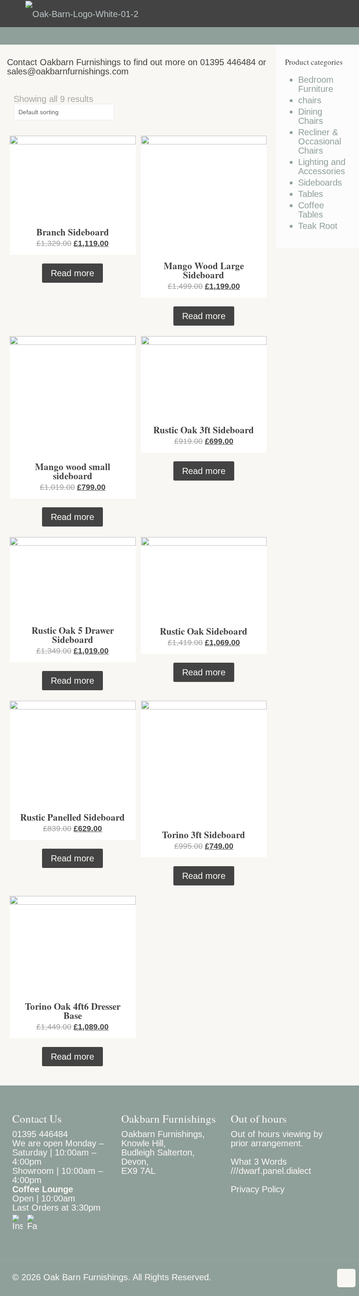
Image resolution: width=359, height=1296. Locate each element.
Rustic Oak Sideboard (203, 631)
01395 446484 (40, 1134)
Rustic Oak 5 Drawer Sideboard (73, 635)
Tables (310, 194)
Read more (72, 273)
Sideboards (320, 182)
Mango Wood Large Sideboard (204, 270)
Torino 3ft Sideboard (203, 834)
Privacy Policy (258, 1189)
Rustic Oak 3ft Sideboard (203, 429)
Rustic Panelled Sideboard (72, 817)
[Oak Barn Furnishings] (81, 13)
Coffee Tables (311, 210)
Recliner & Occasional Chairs (319, 141)
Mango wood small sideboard (72, 471)
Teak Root (318, 226)
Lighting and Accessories (321, 167)
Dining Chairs (310, 116)
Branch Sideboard (72, 232)
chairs (309, 100)
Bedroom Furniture (316, 84)
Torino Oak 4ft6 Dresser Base (72, 1011)
